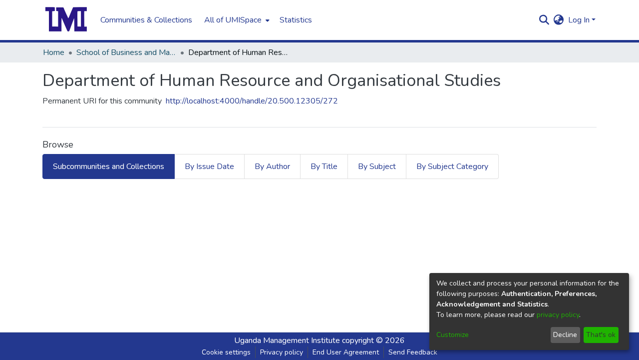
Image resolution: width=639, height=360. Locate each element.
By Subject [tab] (377, 166)
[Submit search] (544, 20)
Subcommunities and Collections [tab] (108, 166)
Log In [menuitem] (579, 20)
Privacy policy (281, 352)
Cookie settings (226, 352)
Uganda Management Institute (287, 340)
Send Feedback (412, 352)
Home (53, 52)
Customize (452, 335)
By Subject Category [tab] (452, 166)
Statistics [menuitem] (296, 20)
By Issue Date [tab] (209, 166)
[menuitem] (236, 20)
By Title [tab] (324, 166)
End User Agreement (346, 352)
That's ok (601, 335)
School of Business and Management (126, 52)
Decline (565, 335)
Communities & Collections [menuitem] (146, 20)
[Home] (66, 20)
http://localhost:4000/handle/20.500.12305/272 (252, 101)
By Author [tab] (272, 166)
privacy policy (558, 315)
